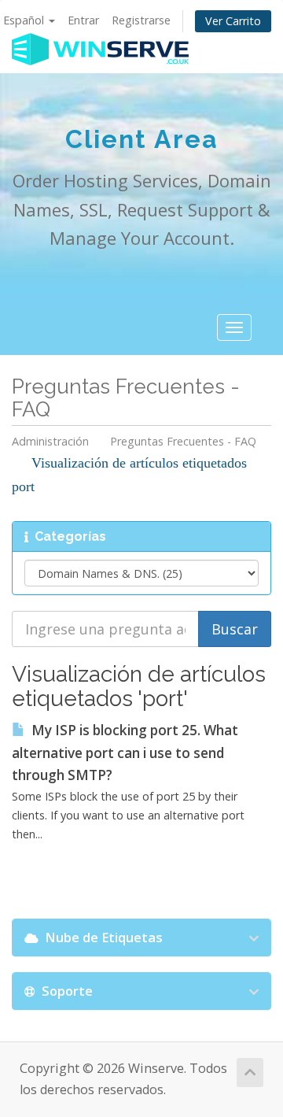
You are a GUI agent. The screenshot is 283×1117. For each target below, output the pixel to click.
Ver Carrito (233, 20)
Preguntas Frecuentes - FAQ (183, 441)
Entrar (83, 20)
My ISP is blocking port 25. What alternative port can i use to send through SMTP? (125, 753)
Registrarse (141, 20)
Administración (50, 441)
